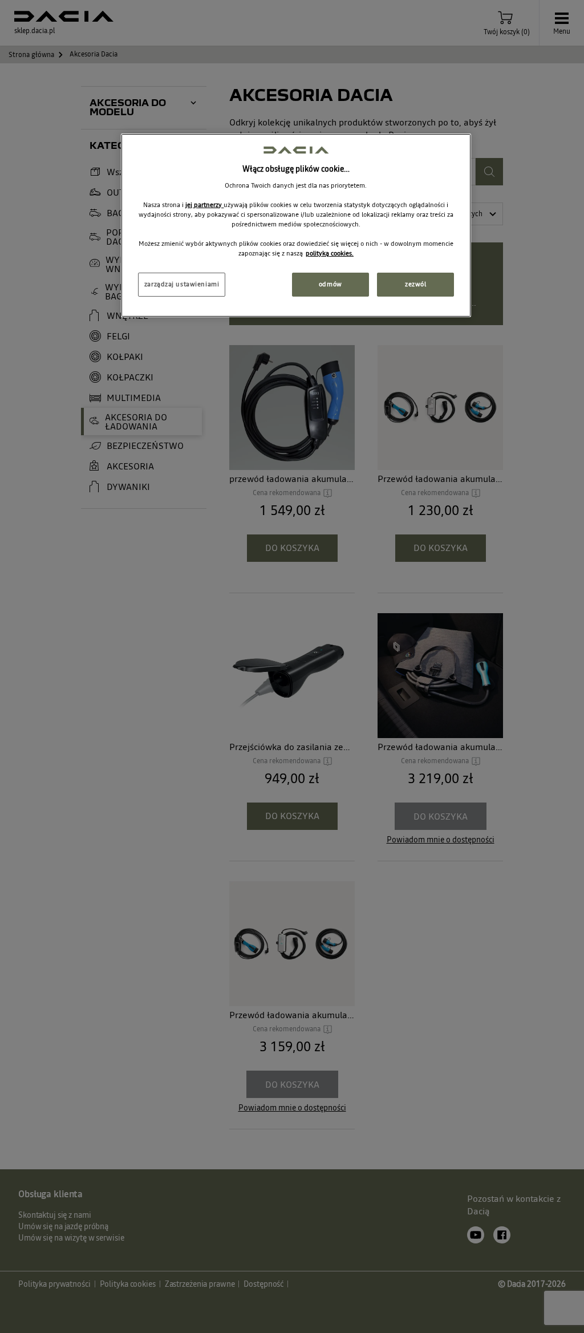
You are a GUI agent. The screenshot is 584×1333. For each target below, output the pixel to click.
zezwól (415, 284)
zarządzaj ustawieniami (182, 284)
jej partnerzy (204, 204)
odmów (330, 284)
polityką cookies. (330, 253)
